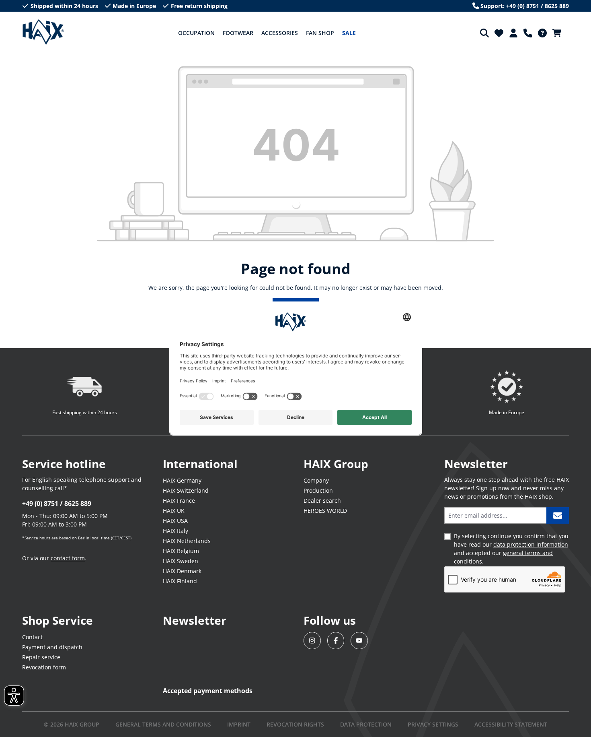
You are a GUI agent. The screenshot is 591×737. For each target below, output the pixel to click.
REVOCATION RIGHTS (295, 724)
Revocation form (44, 667)
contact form (68, 558)
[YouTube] (359, 640)
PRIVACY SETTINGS (433, 724)
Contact (32, 637)
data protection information (530, 544)
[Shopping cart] (559, 33)
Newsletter (194, 620)
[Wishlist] (499, 33)
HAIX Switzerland (186, 490)
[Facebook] (336, 640)
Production (318, 490)
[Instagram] (312, 640)
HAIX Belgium (181, 551)
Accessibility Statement (510, 724)
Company (316, 480)
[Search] (484, 33)
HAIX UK (174, 510)
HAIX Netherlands (187, 541)
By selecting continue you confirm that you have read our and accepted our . (511, 548)
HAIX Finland (180, 581)
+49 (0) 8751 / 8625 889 (56, 503)
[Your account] (513, 33)
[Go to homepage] (43, 32)
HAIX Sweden (180, 561)
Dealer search (322, 500)
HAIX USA (175, 520)
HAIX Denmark (182, 571)
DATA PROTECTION (366, 724)
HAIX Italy (175, 531)
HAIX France (179, 500)
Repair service (41, 657)
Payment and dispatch (52, 647)
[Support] (528, 33)
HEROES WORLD (325, 510)
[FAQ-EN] (542, 33)
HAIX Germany (182, 480)
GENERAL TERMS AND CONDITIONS (163, 724)
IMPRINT (238, 724)
